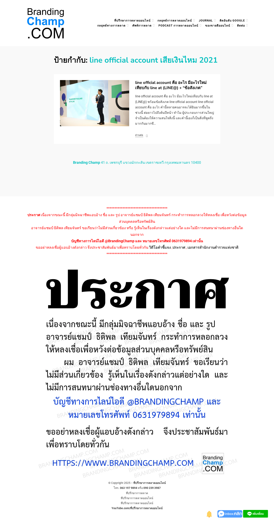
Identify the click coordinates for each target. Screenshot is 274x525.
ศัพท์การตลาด (142, 25)
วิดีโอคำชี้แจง (160, 247)
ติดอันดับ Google (232, 20)
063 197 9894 (128, 487)
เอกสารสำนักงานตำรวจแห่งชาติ (213, 247)
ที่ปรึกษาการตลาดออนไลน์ (132, 20)
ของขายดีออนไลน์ (217, 25)
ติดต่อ (241, 25)
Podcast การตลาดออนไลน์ (178, 25)
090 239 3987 (152, 487)
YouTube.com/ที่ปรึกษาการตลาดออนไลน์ (137, 508)
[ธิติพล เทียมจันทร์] (209, 513)
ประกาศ (179, 247)
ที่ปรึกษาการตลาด (137, 493)
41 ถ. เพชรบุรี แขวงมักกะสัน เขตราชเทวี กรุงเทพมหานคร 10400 (137, 162)
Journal (206, 20)
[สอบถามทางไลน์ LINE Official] (255, 513)
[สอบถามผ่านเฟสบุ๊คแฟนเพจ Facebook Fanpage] (230, 513)
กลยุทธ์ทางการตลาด (111, 25)
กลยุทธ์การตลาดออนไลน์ (174, 20)
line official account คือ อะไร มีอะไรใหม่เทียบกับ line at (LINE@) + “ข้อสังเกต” (171, 85)
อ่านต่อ (139, 135)
